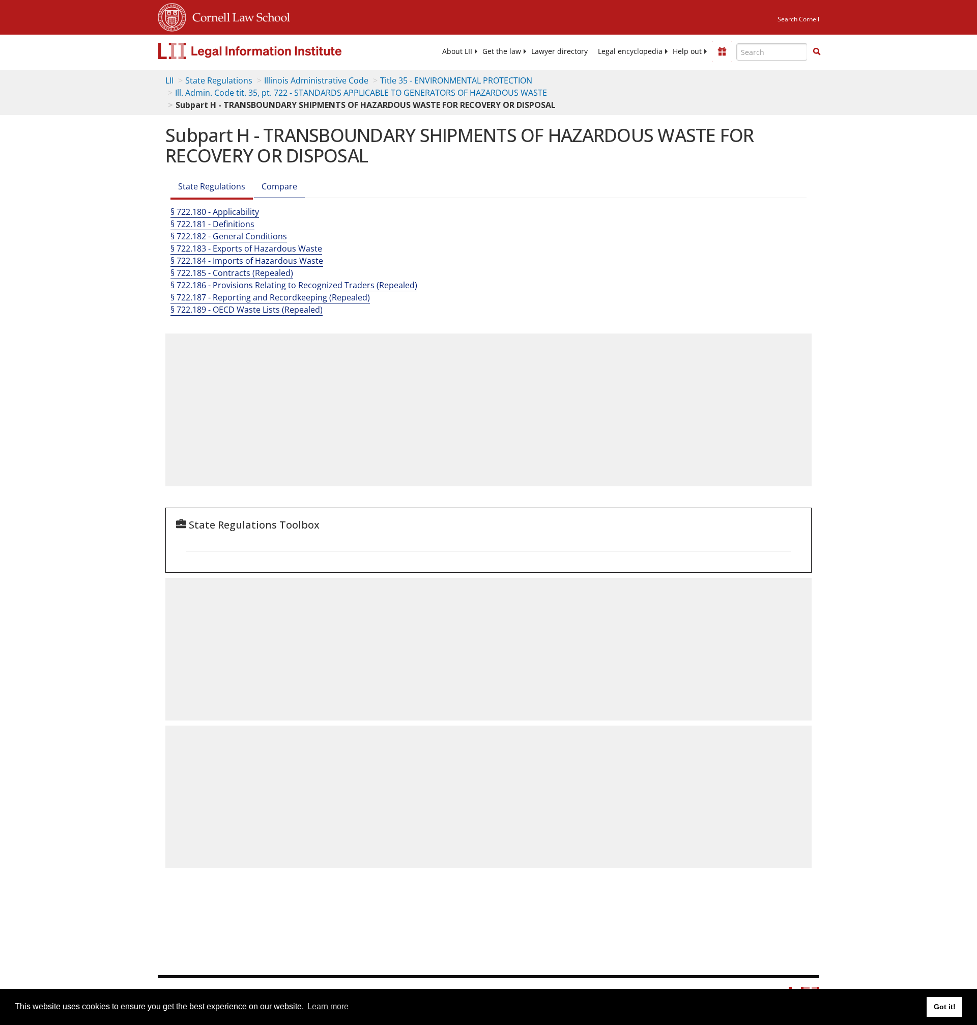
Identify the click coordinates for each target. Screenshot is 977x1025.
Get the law (501, 51)
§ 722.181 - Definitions (212, 224)
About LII (457, 51)
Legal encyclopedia (630, 51)
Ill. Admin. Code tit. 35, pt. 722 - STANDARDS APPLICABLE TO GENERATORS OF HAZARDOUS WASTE (361, 92)
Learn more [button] (328, 1006)
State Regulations (218, 80)
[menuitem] (457, 51)
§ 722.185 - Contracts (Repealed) (231, 273)
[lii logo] (272, 51)
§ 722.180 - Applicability (214, 211)
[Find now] (816, 52)
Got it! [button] (945, 1007)
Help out (687, 51)
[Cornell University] (172, 16)
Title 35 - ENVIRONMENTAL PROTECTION (456, 80)
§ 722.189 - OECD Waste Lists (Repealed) (246, 309)
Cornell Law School (238, 16)
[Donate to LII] (722, 51)
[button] (816, 51)
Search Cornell (798, 19)
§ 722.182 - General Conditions (228, 236)
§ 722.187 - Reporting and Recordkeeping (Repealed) (270, 297)
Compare (279, 186)
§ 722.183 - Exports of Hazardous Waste (246, 248)
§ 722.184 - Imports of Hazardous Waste (246, 260)
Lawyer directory (559, 51)
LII (169, 80)
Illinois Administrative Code (316, 80)
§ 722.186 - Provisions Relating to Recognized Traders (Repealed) (293, 285)
